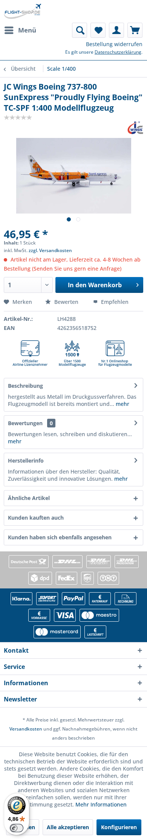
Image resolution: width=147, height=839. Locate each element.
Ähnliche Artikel (29, 498)
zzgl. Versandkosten (50, 250)
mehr (121, 403)
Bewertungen (25, 423)
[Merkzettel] (98, 30)
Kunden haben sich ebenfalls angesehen (60, 537)
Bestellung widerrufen (114, 44)
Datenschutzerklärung (118, 52)
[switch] (16, 828)
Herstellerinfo (26, 460)
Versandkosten (25, 729)
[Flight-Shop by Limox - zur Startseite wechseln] (22, 11)
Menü (27, 30)
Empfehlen (114, 301)
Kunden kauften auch (36, 517)
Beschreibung (25, 385)
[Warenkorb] (134, 30)
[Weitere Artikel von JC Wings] (135, 127)
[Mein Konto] (116, 30)
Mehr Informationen (101, 804)
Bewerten (66, 301)
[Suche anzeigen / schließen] (79, 30)
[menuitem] (20, 30)
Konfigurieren (119, 827)
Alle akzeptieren (68, 827)
